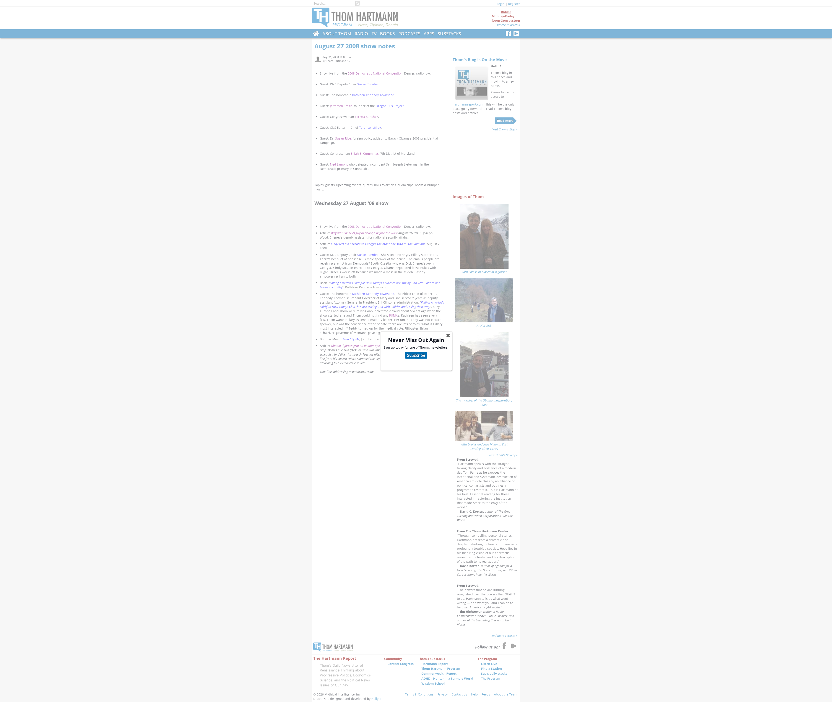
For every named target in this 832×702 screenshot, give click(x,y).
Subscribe (416, 355)
